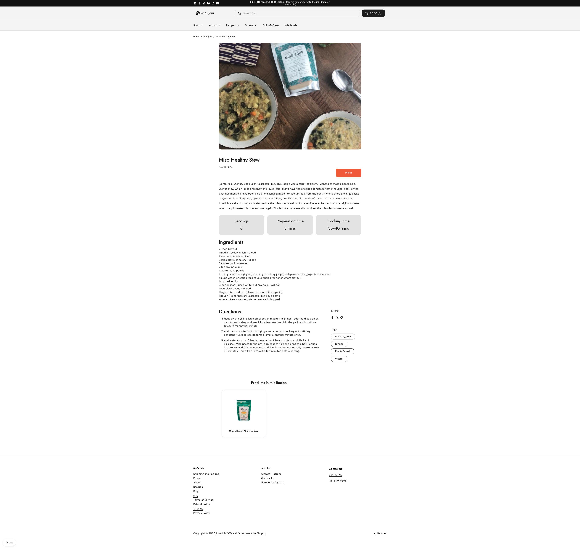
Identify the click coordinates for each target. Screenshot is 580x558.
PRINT (348, 172)
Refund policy (201, 504)
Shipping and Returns (206, 473)
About (197, 482)
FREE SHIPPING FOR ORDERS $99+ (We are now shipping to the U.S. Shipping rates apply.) (290, 3)
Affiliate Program (271, 473)
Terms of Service (203, 499)
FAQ (195, 495)
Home (196, 36)
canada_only (343, 336)
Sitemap (198, 508)
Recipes (208, 36)
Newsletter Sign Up (272, 482)
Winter (339, 358)
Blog (195, 491)
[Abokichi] (204, 13)
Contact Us (335, 474)
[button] (373, 13)
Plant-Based (342, 351)
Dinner (339, 344)
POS (229, 533)
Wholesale (267, 478)
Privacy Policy (201, 513)
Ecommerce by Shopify (252, 533)
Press (196, 478)
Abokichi (221, 533)
